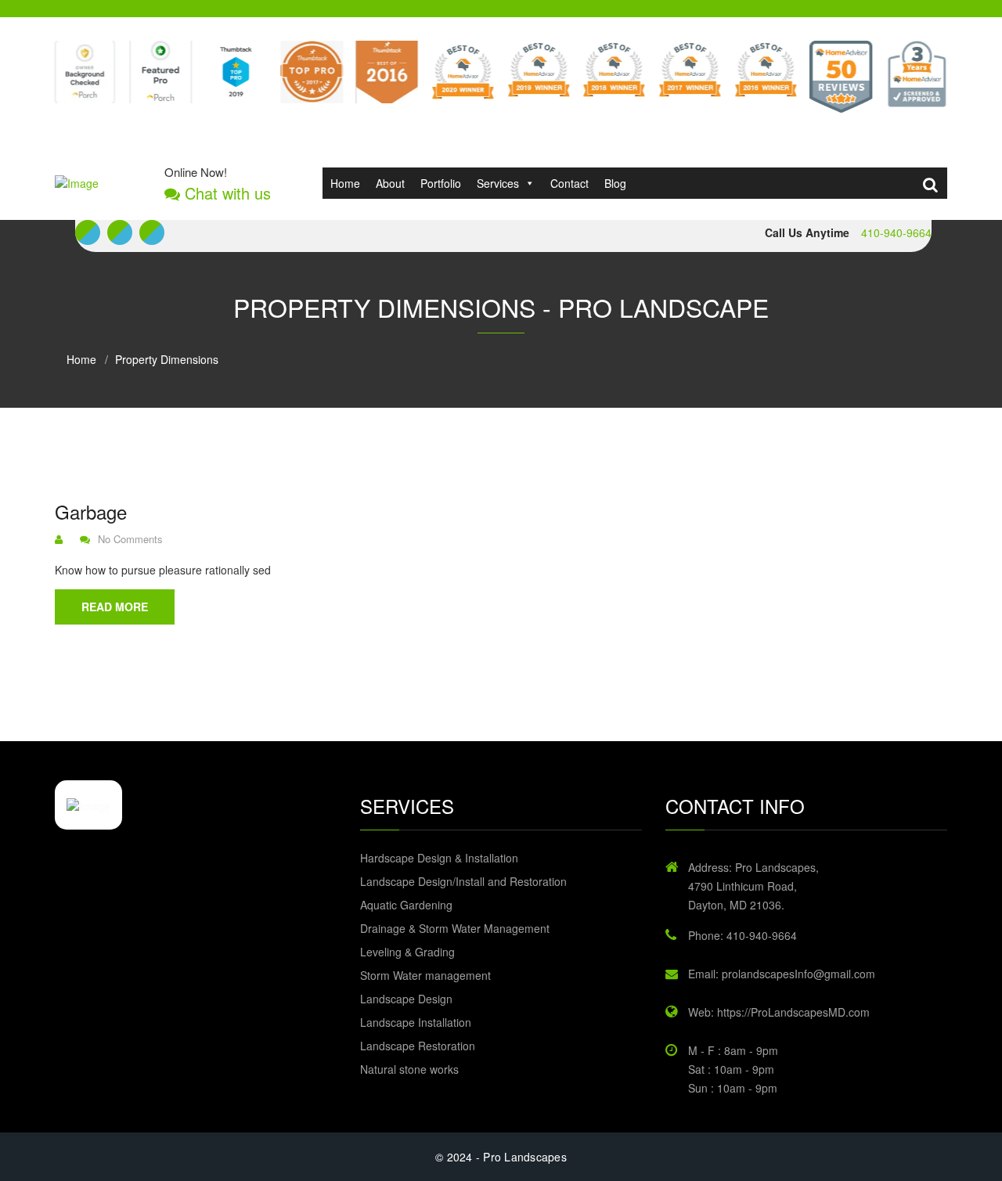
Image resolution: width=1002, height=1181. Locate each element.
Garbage (91, 512)
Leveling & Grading (407, 952)
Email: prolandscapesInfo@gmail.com (781, 973)
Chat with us (225, 193)
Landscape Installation (415, 1022)
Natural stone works (409, 1069)
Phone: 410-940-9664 (742, 935)
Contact (569, 183)
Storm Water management (425, 975)
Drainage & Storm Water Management (455, 928)
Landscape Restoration (417, 1045)
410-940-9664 (896, 232)
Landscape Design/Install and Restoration (463, 881)
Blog (615, 183)
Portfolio (440, 183)
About (390, 183)
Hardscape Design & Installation (439, 858)
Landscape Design (406, 998)
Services (498, 183)
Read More (114, 606)
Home (345, 183)
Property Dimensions (166, 359)
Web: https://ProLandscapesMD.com (779, 1012)
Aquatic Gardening (406, 905)
